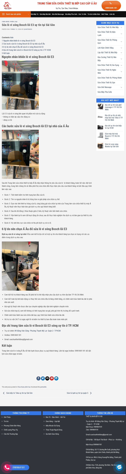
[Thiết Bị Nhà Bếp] (14, 5)
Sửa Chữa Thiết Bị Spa (106, 82)
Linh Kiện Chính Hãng (105, 48)
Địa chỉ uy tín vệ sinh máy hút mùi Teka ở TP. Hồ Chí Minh (114, 117)
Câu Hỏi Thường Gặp (11, 434)
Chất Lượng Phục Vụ (11, 430)
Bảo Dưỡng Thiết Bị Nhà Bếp (107, 59)
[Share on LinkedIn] (56, 378)
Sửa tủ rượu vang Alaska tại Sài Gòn (112, 145)
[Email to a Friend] (47, 378)
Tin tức (6, 421)
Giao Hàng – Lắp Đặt (53, 421)
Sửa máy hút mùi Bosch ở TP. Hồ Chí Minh (112, 136)
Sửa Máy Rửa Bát (45, 14)
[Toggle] (121, 27)
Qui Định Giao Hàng (52, 434)
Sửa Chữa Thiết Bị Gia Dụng (108, 65)
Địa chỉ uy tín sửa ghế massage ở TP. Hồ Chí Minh (113, 107)
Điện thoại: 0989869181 (94, 427)
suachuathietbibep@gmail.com (101, 435)
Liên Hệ (111, 14)
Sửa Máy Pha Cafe (71, 14)
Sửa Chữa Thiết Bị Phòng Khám (110, 78)
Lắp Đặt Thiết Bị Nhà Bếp (107, 52)
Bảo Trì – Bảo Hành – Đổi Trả (55, 417)
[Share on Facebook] (38, 378)
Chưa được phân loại (9, 21)
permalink (43, 387)
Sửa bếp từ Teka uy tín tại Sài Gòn (19, 393)
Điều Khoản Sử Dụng (53, 426)
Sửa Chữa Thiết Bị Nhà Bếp (108, 27)
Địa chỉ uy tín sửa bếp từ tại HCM (113, 126)
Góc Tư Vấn (82, 14)
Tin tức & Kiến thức (93, 14)
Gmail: (88, 435)
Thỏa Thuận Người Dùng (54, 430)
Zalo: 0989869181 (92, 430)
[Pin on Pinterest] (52, 378)
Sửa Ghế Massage (58, 14)
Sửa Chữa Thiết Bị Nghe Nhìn (107, 71)
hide (11, 37)
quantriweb (28, 29)
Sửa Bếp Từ (34, 14)
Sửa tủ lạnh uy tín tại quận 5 (78, 393)
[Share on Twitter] (43, 378)
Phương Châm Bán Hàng (12, 426)
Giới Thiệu (104, 14)
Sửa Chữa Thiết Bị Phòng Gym (107, 41)
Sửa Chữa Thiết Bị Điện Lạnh (106, 33)
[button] (15, 14)
